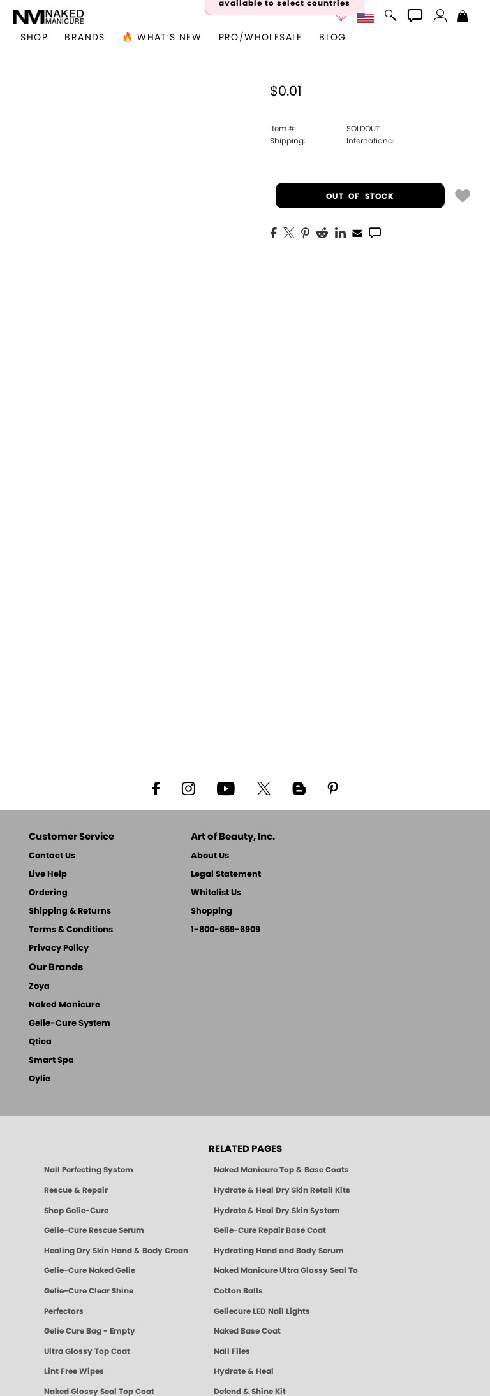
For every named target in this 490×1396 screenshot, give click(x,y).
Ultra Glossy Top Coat (87, 1351)
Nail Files (232, 1351)
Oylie (39, 1079)
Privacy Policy (59, 948)
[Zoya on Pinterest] (332, 787)
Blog (332, 37)
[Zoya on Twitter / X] (263, 787)
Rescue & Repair (76, 1190)
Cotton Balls (238, 1291)
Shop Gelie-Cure (76, 1210)
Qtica (40, 1042)
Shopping (211, 911)
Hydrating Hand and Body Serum (279, 1251)
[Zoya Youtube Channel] (225, 787)
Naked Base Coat (247, 1331)
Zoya (39, 986)
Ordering (48, 893)
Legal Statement (226, 874)
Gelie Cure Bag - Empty (89, 1331)
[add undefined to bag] (462, 195)
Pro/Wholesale (260, 37)
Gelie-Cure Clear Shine (88, 1291)
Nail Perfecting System (88, 1170)
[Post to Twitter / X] (289, 232)
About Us (210, 856)
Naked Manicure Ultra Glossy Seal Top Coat (286, 1270)
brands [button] (84, 37)
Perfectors (64, 1311)
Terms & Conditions (71, 930)
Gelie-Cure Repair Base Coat (270, 1230)
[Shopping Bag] (463, 17)
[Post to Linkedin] (340, 232)
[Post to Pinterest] (305, 232)
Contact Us (52, 856)
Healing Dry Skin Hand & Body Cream (116, 1251)
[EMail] (357, 232)
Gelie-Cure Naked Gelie (89, 1270)
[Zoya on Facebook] (155, 787)
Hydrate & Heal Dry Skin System (277, 1210)
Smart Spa (51, 1060)
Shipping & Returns (70, 911)
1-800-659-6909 (225, 930)
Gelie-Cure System (69, 1023)
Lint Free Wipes (74, 1371)
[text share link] (375, 232)
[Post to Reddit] (322, 232)
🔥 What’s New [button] (162, 37)
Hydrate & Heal (244, 1371)
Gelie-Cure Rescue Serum (94, 1230)
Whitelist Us (216, 893)
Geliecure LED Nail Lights (262, 1311)
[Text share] (375, 233)
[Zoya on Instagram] (188, 787)
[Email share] (357, 233)
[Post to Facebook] (274, 232)
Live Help (48, 874)
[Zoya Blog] (299, 787)
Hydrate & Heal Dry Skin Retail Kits (282, 1190)
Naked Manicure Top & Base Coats (281, 1170)
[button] (48, 17)
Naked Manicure (64, 1005)
